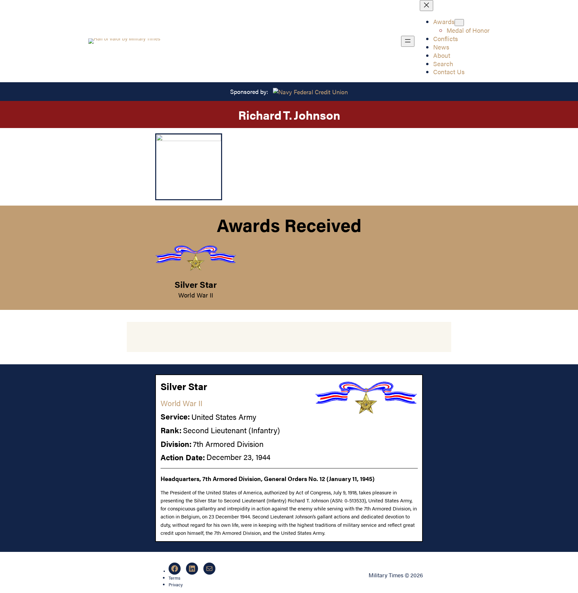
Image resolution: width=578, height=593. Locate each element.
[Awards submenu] (459, 22)
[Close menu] (426, 5)
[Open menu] (407, 41)
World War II (195, 295)
